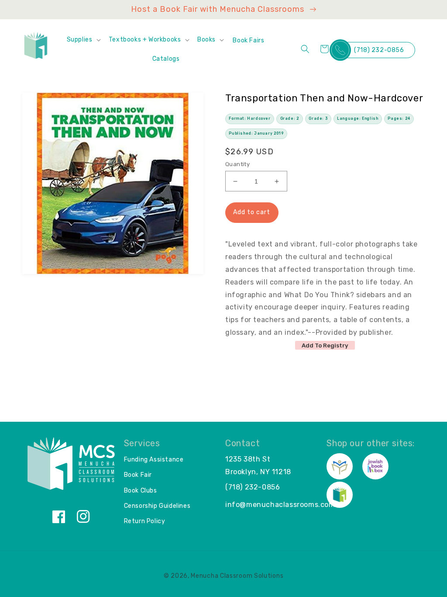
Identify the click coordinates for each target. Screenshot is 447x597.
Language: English (357, 118)
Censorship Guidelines (157, 506)
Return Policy (144, 521)
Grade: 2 (289, 118)
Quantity (237, 164)
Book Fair (138, 475)
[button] (83, 39)
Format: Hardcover (249, 118)
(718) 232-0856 (379, 50)
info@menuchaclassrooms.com (280, 504)
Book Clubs (140, 490)
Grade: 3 (318, 118)
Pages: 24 (399, 118)
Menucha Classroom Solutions (237, 576)
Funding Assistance (154, 459)
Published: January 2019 (256, 133)
